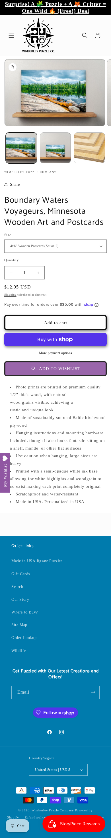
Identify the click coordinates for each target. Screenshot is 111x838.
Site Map (19, 625)
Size (7, 235)
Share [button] (15, 184)
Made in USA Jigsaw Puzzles (37, 561)
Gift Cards (20, 574)
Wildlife (18, 651)
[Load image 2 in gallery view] (55, 148)
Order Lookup (23, 638)
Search (17, 587)
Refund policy (35, 817)
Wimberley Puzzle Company (53, 810)
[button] (11, 35)
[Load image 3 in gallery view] (89, 148)
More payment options (55, 353)
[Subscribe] (93, 692)
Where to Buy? (24, 612)
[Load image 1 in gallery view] (21, 148)
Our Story (20, 599)
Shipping (10, 294)
